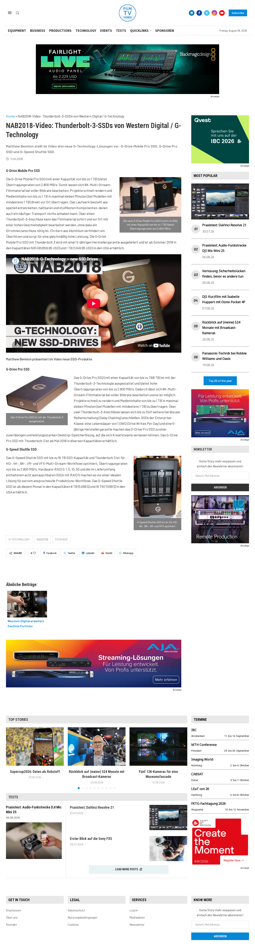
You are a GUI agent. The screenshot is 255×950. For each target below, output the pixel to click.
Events (106, 30)
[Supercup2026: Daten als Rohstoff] (35, 746)
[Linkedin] (191, 13)
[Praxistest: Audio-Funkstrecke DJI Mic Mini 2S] (34, 840)
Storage (61, 539)
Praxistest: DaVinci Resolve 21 (224, 225)
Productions (60, 30)
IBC (194, 730)
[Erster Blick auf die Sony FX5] (168, 848)
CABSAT (197, 774)
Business (37, 30)
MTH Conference (204, 744)
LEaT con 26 (200, 789)
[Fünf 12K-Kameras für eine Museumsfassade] (158, 746)
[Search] (18, 13)
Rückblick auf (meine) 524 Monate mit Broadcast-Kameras (221, 327)
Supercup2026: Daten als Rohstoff (35, 772)
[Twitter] (207, 13)
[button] (11, 758)
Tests (121, 30)
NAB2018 (42, 539)
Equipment (17, 30)
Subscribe (238, 13)
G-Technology (19, 539)
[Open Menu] (10, 13)
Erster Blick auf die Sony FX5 (91, 838)
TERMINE (200, 719)
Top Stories (18, 719)
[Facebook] (199, 13)
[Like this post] (34, 553)
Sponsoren (164, 30)
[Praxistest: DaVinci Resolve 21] (168, 817)
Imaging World (202, 759)
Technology (86, 30)
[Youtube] (222, 13)
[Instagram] (214, 13)
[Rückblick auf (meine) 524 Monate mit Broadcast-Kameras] (97, 746)
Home (10, 116)
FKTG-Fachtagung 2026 (208, 803)
